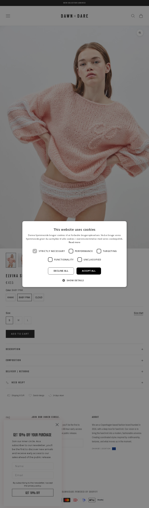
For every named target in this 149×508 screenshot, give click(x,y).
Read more (74, 242)
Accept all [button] (89, 270)
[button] (74, 280)
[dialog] (74, 254)
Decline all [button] (61, 270)
